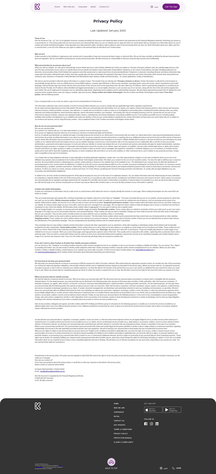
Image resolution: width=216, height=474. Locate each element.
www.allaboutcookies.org (144, 250)
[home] (37, 7)
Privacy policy (121, 434)
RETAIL (117, 416)
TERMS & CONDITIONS (123, 429)
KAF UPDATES (119, 425)
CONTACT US (119, 421)
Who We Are (69, 7)
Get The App (171, 7)
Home (57, 7)
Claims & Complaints (123, 442)
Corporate (82, 7)
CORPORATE (119, 412)
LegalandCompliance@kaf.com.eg (52, 371)
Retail (93, 7)
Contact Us (104, 7)
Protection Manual (123, 438)
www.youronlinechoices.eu (47, 252)
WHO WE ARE (119, 408)
